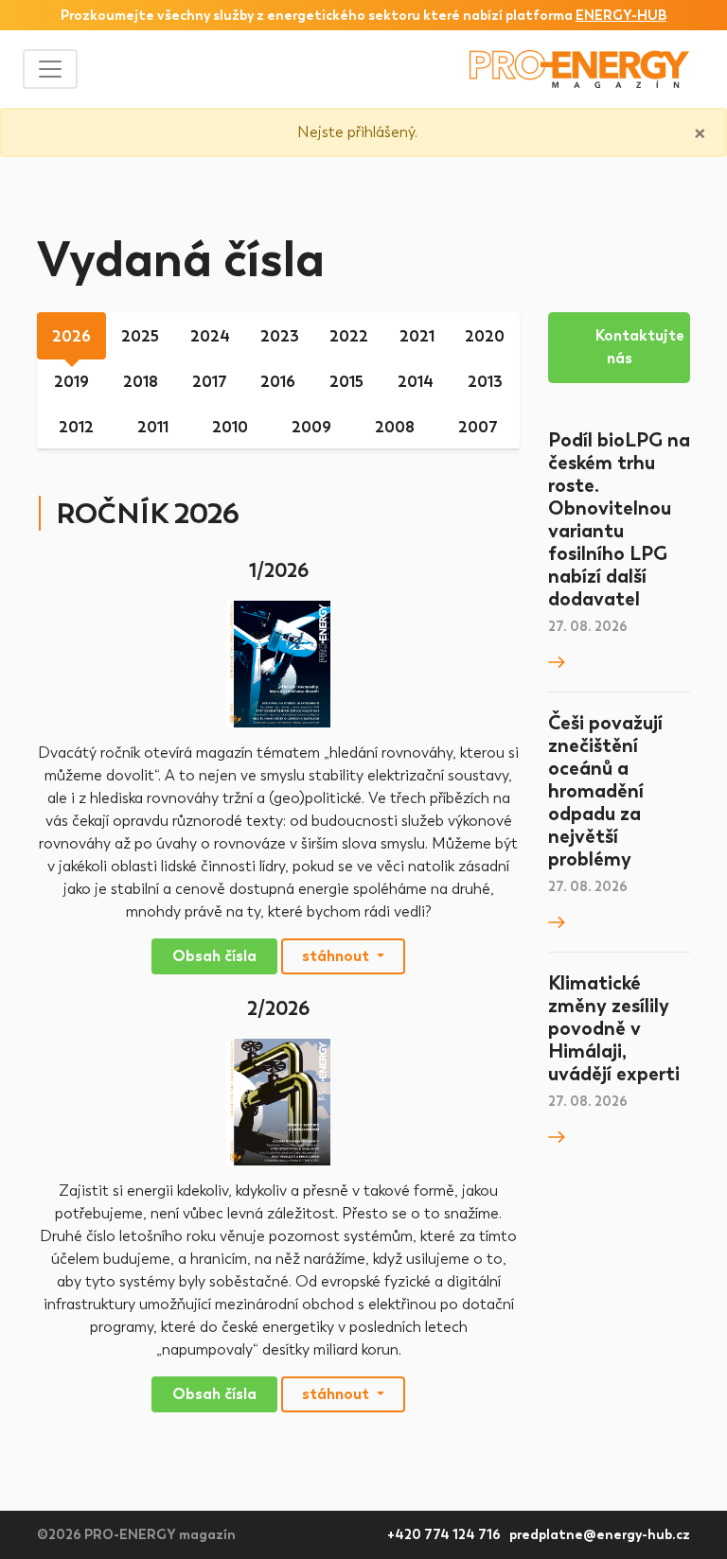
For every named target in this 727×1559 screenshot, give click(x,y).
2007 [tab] (478, 427)
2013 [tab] (485, 382)
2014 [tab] (416, 382)
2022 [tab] (348, 336)
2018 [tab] (140, 382)
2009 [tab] (311, 427)
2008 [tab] (395, 427)
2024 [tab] (210, 336)
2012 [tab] (76, 427)
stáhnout (337, 956)
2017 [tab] (209, 382)
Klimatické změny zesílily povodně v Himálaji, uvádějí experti (614, 1028)
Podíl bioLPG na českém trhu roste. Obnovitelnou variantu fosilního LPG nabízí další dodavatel (619, 519)
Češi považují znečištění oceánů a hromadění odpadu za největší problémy (605, 790)
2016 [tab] (277, 382)
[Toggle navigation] (50, 69)
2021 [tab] (416, 336)
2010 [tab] (230, 427)
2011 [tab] (152, 427)
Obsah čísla (214, 956)
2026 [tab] (71, 336)
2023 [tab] (279, 336)
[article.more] (556, 661)
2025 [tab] (140, 336)
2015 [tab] (346, 382)
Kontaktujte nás (639, 346)
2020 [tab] (485, 336)
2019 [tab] (71, 382)
